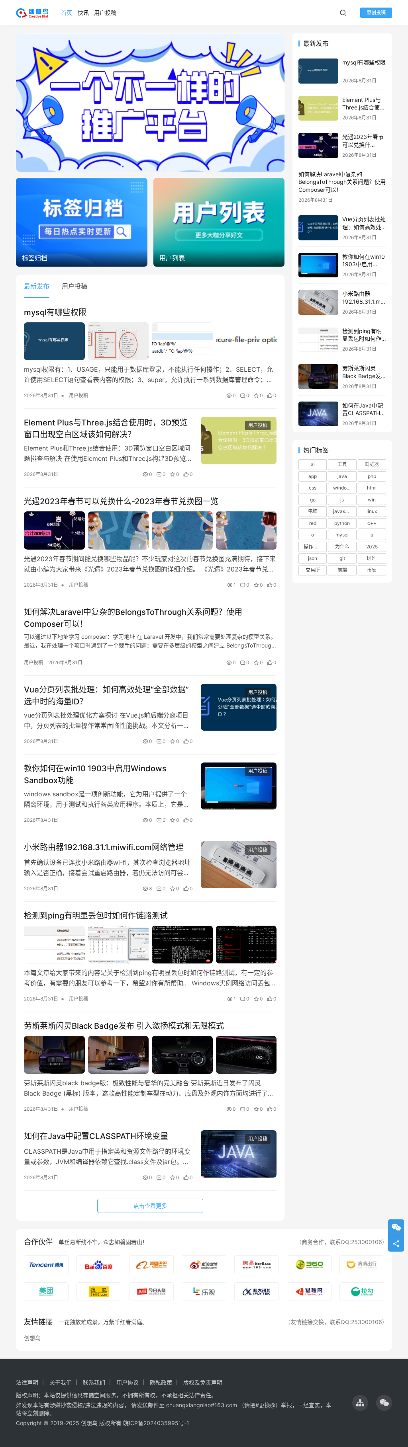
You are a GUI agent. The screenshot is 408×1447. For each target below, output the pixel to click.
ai (313, 464)
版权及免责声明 (202, 1382)
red (312, 523)
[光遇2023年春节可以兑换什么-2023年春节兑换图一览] (150, 530)
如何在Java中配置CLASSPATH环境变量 (96, 1136)
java (342, 476)
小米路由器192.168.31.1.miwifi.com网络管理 (104, 847)
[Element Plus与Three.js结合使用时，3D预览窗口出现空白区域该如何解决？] (239, 440)
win (372, 500)
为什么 (342, 547)
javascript (344, 511)
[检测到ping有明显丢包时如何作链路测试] (150, 944)
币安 (372, 570)
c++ (372, 523)
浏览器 (372, 464)
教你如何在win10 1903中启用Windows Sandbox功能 (95, 774)
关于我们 (60, 1382)
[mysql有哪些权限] (150, 341)
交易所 (313, 570)
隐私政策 (161, 1382)
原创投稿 (376, 13)
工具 (342, 464)
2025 (372, 547)
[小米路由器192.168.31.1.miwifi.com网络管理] (239, 865)
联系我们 (94, 1382)
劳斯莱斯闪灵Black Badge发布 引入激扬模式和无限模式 (124, 1026)
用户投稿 (105, 12)
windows (343, 488)
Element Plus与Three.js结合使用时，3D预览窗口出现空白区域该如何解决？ (105, 428)
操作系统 (313, 547)
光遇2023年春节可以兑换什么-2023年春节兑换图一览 (121, 501)
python (342, 523)
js (342, 500)
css (312, 488)
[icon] (360, 1403)
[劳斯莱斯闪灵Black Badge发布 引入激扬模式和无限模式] (150, 1055)
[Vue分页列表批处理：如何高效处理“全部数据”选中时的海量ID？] (239, 707)
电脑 (313, 511)
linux (372, 511)
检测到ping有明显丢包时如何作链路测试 (96, 915)
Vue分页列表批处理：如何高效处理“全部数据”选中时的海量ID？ (106, 695)
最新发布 (36, 286)
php (372, 476)
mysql (342, 535)
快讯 (83, 12)
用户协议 (127, 1382)
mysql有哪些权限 (55, 312)
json (312, 558)
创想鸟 (32, 1338)
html (372, 488)
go (313, 500)
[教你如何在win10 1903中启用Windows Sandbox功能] (239, 786)
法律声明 (27, 1382)
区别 (372, 558)
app (312, 476)
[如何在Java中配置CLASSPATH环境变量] (239, 1154)
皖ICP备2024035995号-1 (156, 1423)
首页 (66, 12)
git (342, 558)
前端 (342, 570)
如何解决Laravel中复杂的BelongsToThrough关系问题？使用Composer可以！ (133, 617)
